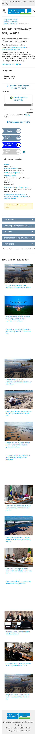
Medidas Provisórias (10, 24)
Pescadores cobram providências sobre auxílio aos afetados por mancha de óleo (19, 571)
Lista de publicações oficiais (16, 225)
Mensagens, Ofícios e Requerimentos (16, 187)
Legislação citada (10, 176)
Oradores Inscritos (10, 199)
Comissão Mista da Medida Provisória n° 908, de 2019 (15, 49)
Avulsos (6, 164)
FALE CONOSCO (6, 2)
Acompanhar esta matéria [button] (19, 121)
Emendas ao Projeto (11, 168)
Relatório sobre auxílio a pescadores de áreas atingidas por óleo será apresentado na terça (18, 445)
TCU (3, 4)
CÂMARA (31, 2)
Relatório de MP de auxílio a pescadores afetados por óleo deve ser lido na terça (19, 382)
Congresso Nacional (10, 20)
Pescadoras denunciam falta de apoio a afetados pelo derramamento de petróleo (18, 508)
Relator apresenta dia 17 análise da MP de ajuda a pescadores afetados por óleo (19, 413)
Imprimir (18, 64)
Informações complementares (17, 237)
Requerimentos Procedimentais (15, 194)
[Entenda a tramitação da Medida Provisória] (24, 152)
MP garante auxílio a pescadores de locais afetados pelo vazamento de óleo (17, 697)
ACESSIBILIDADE (17, 2)
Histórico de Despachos (12, 173)
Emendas (8, 231)
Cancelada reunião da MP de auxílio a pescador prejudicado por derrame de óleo (18, 331)
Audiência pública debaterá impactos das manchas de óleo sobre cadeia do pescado (18, 539)
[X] (29, 114)
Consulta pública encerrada (20, 98)
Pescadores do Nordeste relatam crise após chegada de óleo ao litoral (18, 664)
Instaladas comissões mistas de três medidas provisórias (18, 633)
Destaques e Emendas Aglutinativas (16, 197)
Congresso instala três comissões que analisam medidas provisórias (18, 582)
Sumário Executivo (8, 64)
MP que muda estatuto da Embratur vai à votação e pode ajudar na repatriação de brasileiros (18, 319)
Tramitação (9, 244)
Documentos (9, 219)
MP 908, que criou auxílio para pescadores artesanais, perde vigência (18, 286)
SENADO (25, 2)
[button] (26, 114)
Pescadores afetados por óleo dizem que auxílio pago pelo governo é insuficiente (18, 457)
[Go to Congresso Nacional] (19, 11)
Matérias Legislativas (11, 22)
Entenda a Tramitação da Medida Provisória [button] (19, 86)
